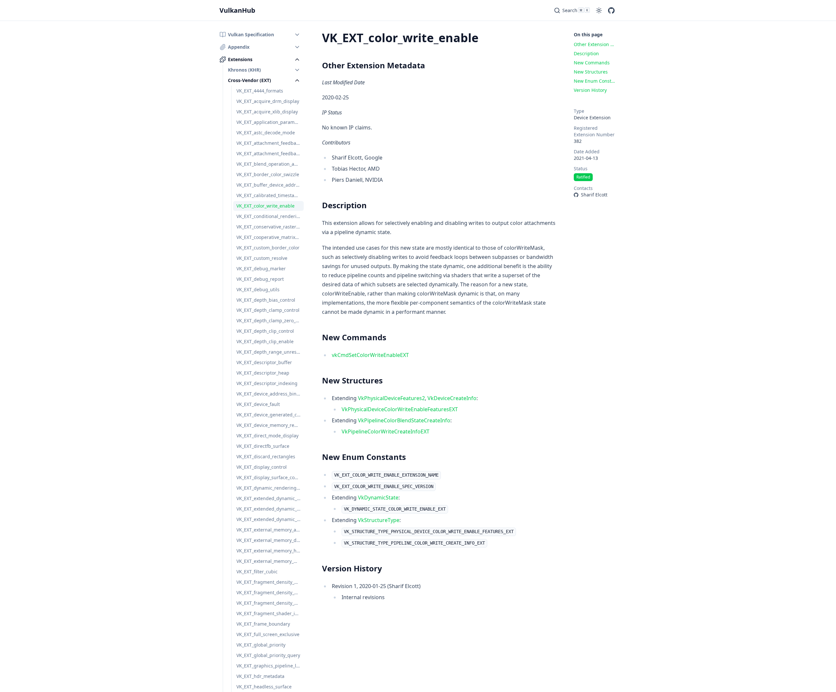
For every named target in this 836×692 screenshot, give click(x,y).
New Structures (352, 380)
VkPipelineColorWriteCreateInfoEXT (385, 431)
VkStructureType (378, 520)
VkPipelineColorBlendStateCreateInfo (404, 420)
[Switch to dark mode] (599, 10)
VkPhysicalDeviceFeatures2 (391, 398)
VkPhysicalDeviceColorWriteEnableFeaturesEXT (400, 409)
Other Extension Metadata (373, 65)
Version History (352, 568)
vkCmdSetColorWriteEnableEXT (370, 355)
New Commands (354, 337)
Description (344, 205)
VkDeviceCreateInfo (451, 398)
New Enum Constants (364, 456)
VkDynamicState (378, 497)
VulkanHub (237, 10)
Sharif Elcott (594, 195)
